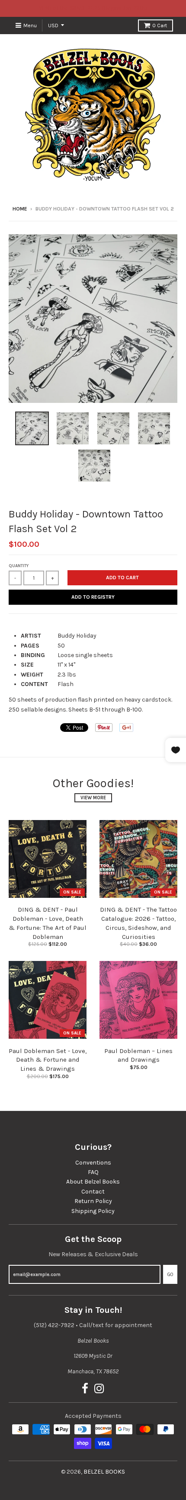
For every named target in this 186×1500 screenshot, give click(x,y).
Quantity (19, 565)
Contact (93, 1191)
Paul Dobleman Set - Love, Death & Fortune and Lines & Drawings (48, 1060)
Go (170, 1274)
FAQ (93, 1172)
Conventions (93, 1162)
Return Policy (93, 1201)
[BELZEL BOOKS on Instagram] (99, 1389)
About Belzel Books (93, 1181)
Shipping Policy (93, 1211)
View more (93, 798)
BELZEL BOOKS (104, 1471)
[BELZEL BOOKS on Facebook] (85, 1389)
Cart (159, 25)
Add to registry (93, 597)
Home (20, 209)
